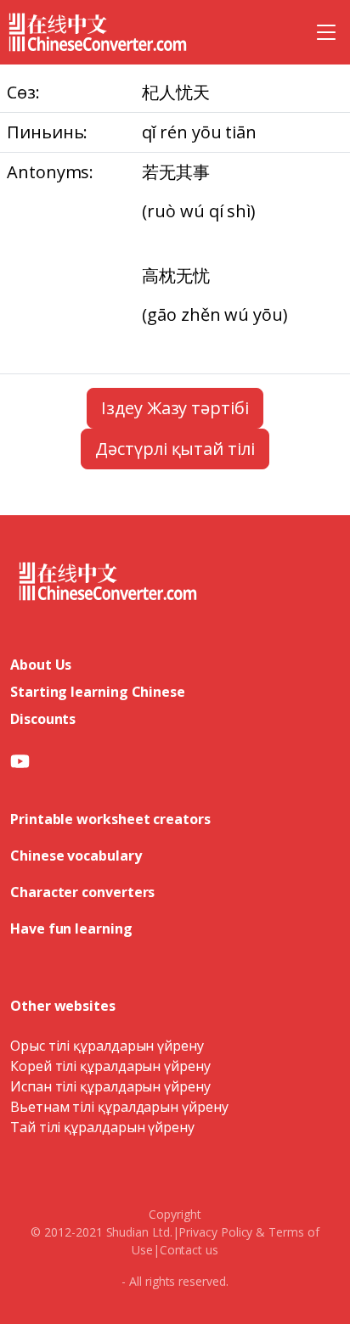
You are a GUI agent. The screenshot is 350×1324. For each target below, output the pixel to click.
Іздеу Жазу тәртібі (175, 407)
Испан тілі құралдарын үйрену (110, 1086)
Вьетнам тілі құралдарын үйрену (119, 1106)
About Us (40, 664)
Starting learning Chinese (97, 691)
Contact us (189, 1250)
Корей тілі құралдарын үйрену (110, 1066)
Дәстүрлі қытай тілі (174, 448)
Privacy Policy (215, 1232)
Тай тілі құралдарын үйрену (102, 1127)
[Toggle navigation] (326, 32)
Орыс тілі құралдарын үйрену (107, 1045)
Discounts (43, 719)
